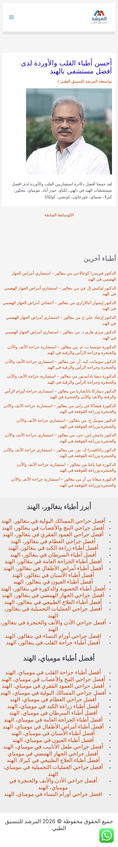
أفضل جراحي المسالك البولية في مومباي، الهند (53, 692)
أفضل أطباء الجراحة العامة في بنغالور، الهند (53, 561)
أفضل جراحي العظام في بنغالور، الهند (53, 541)
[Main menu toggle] (11, 17)
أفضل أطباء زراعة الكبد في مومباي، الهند (53, 706)
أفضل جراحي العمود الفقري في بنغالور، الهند (53, 534)
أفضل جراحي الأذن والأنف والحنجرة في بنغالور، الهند (53, 626)
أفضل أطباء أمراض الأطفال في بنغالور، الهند (53, 568)
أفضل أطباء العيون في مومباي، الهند (53, 740)
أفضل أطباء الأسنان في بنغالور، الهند (53, 575)
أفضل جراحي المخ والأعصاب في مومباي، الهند (53, 679)
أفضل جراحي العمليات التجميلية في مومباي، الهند (53, 770)
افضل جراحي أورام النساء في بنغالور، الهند (53, 636)
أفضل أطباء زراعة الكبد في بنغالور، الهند (53, 548)
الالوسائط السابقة (59, 215)
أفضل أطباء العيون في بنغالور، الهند (53, 581)
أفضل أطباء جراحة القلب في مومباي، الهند (53, 672)
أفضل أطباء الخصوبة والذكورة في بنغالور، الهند (53, 588)
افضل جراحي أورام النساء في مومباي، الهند (53, 794)
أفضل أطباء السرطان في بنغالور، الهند (53, 554)
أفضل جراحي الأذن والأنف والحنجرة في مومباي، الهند (53, 784)
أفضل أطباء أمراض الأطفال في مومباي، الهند (53, 726)
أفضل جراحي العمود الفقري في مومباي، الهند (53, 686)
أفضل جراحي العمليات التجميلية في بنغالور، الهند (53, 612)
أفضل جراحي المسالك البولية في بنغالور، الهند (53, 521)
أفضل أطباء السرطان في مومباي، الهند (53, 713)
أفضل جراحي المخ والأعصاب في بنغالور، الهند (53, 527)
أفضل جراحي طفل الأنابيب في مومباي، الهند (53, 746)
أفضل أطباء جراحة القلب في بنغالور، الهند (53, 642)
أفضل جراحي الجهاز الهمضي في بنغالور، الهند (53, 595)
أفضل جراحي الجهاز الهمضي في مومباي (53, 753)
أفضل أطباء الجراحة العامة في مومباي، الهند (53, 719)
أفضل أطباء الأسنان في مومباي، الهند (53, 733)
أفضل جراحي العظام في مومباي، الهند (53, 699)
